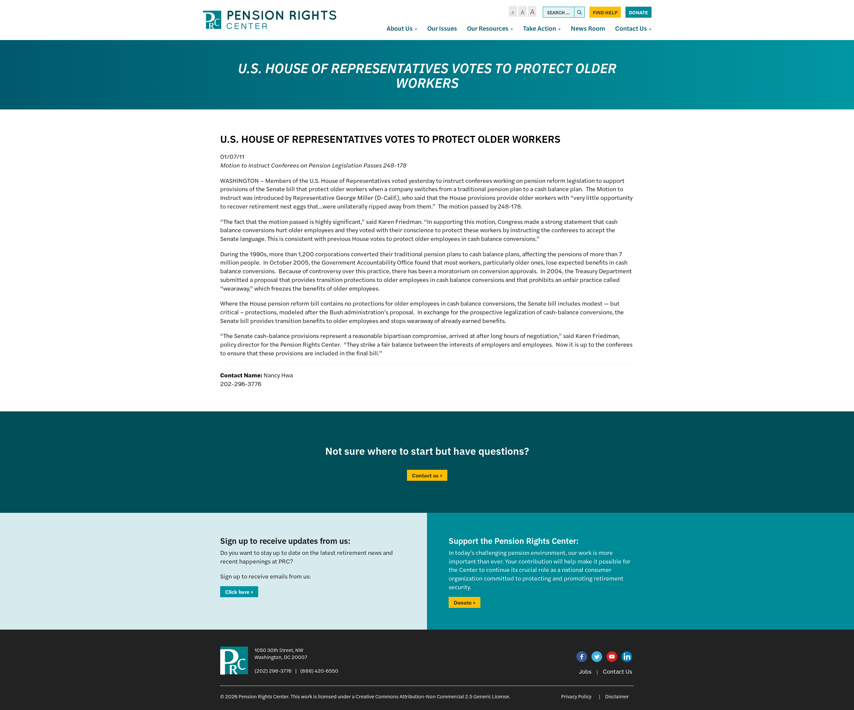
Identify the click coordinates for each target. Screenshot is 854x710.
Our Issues (442, 28)
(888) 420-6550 (319, 670)
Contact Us (631, 28)
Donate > (464, 602)
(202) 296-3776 (273, 670)
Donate (638, 12)
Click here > (239, 592)
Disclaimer (617, 696)
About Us (400, 28)
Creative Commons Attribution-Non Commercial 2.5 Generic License (432, 696)
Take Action (540, 28)
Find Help (605, 12)
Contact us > (427, 475)
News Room (588, 28)
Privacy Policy (576, 696)
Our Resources (488, 28)
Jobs (585, 671)
